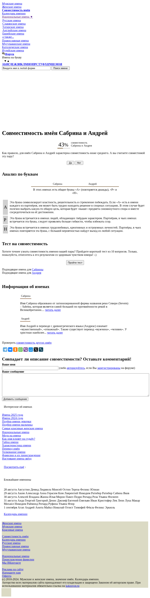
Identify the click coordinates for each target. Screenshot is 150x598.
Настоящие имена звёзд (16, 458)
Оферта (6, 575)
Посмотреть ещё (14, 467)
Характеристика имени (16, 445)
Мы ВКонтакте (11, 562)
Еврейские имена (13, 33)
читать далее (53, 309)
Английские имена (14, 30)
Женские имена (11, 6)
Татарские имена (13, 27)
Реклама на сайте (12, 569)
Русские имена (11, 20)
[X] (36, 349)
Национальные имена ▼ (17, 16)
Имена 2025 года (12, 414)
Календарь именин (14, 13)
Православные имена (15, 40)
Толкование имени (13, 452)
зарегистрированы (108, 367)
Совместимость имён (15, 536)
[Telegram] (5, 349)
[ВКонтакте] (10, 349)
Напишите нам (11, 572)
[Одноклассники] (15, 349)
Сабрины (37, 269)
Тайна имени (10, 442)
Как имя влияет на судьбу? (18, 438)
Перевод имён (11, 448)
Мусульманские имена (16, 43)
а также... (8, 36)
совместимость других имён (34, 342)
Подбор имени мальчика (17, 424)
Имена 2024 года (12, 418)
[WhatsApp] (20, 349)
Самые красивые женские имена (22, 428)
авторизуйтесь (76, 367)
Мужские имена (12, 3)
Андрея (36, 272)
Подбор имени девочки (16, 421)
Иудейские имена (13, 50)
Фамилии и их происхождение (21, 455)
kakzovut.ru (72, 585)
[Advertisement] (75, 97)
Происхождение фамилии (18, 559)
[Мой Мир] (31, 349)
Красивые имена (12, 529)
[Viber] (25, 349)
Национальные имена (15, 432)
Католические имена (15, 47)
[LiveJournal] (41, 349)
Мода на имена (11, 435)
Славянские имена (14, 23)
